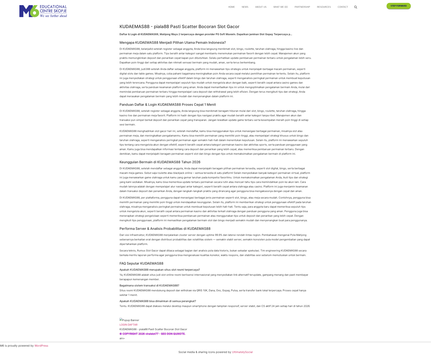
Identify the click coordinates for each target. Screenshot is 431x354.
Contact (343, 7)
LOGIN (123, 324)
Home (231, 7)
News (245, 7)
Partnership (302, 7)
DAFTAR (133, 324)
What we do (280, 7)
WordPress (41, 345)
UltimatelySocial (242, 352)
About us (261, 7)
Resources (324, 7)
